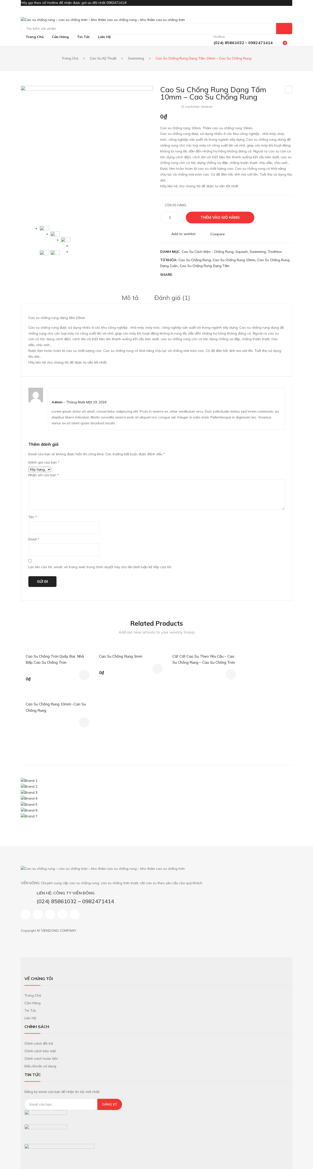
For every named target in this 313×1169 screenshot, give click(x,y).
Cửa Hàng (32, 1003)
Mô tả (130, 297)
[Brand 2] (29, 786)
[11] (44, 255)
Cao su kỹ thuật (103, 58)
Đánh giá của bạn (43, 462)
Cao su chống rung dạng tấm (204, 266)
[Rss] (74, 914)
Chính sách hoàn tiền (41, 1058)
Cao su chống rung (195, 260)
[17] (55, 236)
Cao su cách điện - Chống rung (208, 251)
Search (284, 28)
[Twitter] (188, 275)
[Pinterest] (197, 275)
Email (33, 539)
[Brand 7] (29, 816)
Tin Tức (30, 1010)
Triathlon (275, 251)
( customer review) (196, 106)
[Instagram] (50, 914)
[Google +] (206, 275)
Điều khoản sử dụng (40, 1066)
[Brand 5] (29, 804)
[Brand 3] (29, 792)
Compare (217, 234)
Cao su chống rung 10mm (234, 260)
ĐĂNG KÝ (109, 1104)
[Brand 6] (29, 810)
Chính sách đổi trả (38, 1043)
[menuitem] (35, 37)
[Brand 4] (29, 798)
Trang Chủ (32, 995)
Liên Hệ (30, 1018)
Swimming (136, 58)
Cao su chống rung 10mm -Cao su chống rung (56, 707)
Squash (241, 251)
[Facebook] (178, 275)
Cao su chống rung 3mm (120, 656)
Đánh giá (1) (172, 297)
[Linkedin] (62, 914)
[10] (55, 255)
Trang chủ (70, 58)
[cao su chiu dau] (87, 152)
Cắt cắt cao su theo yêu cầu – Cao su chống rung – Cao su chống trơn (203, 659)
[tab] (130, 297)
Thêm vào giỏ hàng (220, 217)
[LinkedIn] (215, 275)
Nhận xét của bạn (43, 475)
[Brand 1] (29, 780)
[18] (65, 242)
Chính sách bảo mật (40, 1051)
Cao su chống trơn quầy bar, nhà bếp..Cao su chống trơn (55, 659)
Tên (32, 517)
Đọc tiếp (231, 674)
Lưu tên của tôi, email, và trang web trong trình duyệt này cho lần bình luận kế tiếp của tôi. (100, 567)
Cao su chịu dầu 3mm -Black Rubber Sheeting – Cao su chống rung (288, 90)
